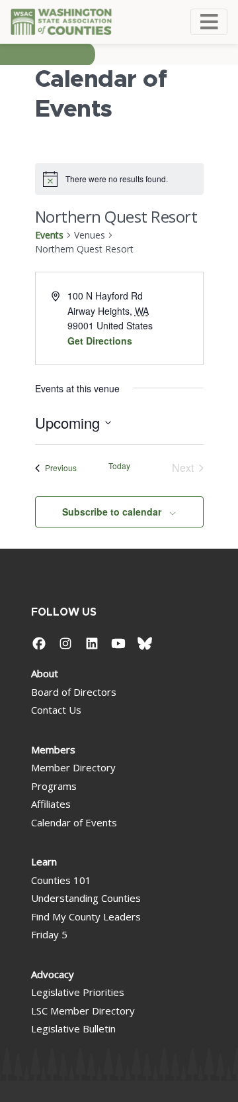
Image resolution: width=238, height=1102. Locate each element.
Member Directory (73, 767)
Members (53, 749)
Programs (54, 786)
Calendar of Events (74, 822)
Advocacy (52, 974)
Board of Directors (73, 691)
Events (49, 235)
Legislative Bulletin (73, 1028)
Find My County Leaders (86, 916)
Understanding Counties (86, 898)
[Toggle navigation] (208, 22)
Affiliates (51, 803)
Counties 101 (61, 880)
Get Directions (99, 340)
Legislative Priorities (77, 992)
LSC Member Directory (83, 1010)
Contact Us (56, 709)
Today (119, 466)
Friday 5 (49, 934)
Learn (44, 861)
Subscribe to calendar (111, 511)
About (44, 673)
